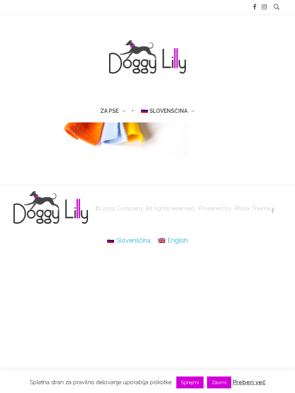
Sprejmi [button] (190, 382)
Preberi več (249, 382)
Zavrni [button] (219, 382)
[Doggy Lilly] (50, 207)
